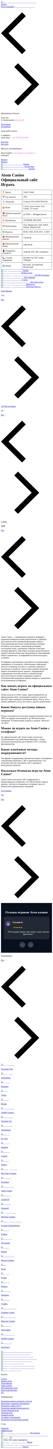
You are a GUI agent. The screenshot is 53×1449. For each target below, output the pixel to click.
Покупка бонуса (33, 287)
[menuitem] (26, 1379)
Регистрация (6, 7)
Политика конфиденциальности (15, 1408)
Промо (26, 164)
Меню (29, 1442)
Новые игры (26, 273)
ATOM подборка (42, 275)
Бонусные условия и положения (15, 1403)
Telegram (5, 1428)
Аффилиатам (6, 1431)
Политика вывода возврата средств (16, 1401)
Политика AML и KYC (11, 1406)
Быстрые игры (37, 282)
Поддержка (35, 1433)
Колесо (32, 169)
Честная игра (6, 1413)
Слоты (25, 280)
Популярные (29, 277)
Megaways (30, 284)
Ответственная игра (10, 1410)
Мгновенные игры (9, 1388)
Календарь (29, 166)
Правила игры (7, 1415)
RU (2, 1392)
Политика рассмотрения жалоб (14, 1420)
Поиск (25, 1447)
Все (2, 300)
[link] (26, 1067)
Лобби (25, 270)
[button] (26, 58)
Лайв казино (6, 1386)
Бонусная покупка (9, 1390)
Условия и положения (10, 1417)
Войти (4, 4)
